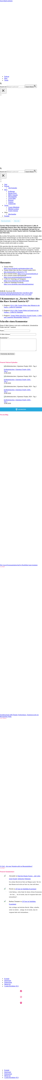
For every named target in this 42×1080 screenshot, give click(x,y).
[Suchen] (1, 84)
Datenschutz (8, 982)
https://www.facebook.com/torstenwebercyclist (18, 268)
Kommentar (4, 338)
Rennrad (10, 200)
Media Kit (7, 984)
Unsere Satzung (13, 211)
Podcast (6, 76)
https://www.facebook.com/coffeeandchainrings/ (19, 284)
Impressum (7, 980)
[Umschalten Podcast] (24, 186)
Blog (5, 78)
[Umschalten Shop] (24, 212)
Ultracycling (17, 220)
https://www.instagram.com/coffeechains (16, 281)
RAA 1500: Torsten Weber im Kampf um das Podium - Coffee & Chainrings (21, 311)
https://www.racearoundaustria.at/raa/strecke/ (17, 277)
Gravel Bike (12, 198)
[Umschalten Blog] (24, 190)
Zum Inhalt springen (6, 1)
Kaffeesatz (11, 191)
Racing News (12, 193)
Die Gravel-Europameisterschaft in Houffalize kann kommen (19, 565)
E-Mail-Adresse (5, 334)
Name (2, 330)
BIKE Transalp (13, 195)
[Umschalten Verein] (24, 205)
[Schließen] (3, 91)
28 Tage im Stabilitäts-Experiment (25, 889)
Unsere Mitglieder (13, 207)
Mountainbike (12, 196)
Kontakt (6, 216)
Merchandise (12, 214)
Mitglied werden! (13, 209)
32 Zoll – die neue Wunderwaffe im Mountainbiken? (16, 866)
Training (10, 202)
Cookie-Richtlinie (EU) (11, 986)
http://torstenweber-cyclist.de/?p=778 (15, 272)
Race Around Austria (6, 220)
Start (5, 184)
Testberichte (12, 203)
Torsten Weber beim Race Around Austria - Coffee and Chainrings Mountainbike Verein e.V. (23, 316)
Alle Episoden (12, 188)
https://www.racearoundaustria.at (28, 274)
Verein (6, 80)
